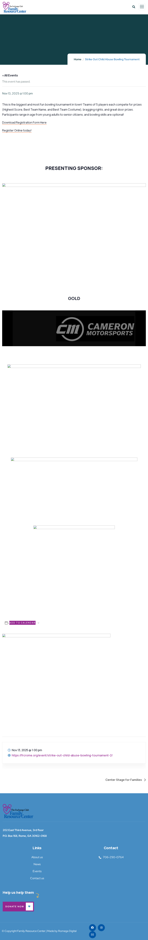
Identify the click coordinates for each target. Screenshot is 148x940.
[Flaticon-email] (92, 934)
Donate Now (14, 906)
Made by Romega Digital (62, 931)
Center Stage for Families (123, 780)
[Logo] (18, 811)
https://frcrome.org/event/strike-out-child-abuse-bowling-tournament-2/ (62, 755)
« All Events (10, 75)
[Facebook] (92, 927)
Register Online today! (17, 130)
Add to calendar (22, 622)
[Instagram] (101, 927)
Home (77, 59)
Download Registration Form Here (24, 122)
